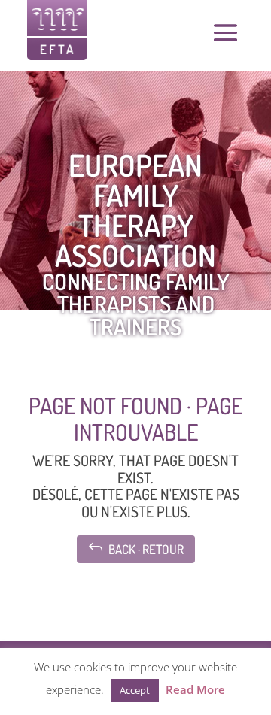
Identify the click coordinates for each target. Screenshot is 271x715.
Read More (195, 689)
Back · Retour (136, 547)
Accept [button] (135, 690)
